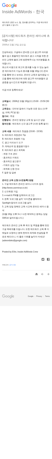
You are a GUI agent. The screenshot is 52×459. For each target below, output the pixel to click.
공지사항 (12, 265)
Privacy (39, 296)
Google (31, 296)
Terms (47, 296)
